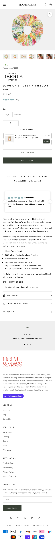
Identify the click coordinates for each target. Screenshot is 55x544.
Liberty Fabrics (37, 380)
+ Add (46, 141)
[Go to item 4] (32, 56)
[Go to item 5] (40, 56)
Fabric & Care (8, 463)
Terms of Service (9, 476)
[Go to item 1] (6, 56)
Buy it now (27, 160)
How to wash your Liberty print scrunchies (21, 287)
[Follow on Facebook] (4, 518)
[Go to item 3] (23, 56)
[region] (27, 333)
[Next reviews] (50, 202)
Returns (5, 441)
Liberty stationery (19, 383)
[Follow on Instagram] (18, 518)
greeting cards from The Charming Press (30, 386)
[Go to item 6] (49, 56)
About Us (6, 410)
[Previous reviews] (5, 202)
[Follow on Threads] (24, 518)
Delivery (6, 436)
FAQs (5, 445)
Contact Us (7, 419)
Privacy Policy (8, 472)
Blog (4, 414)
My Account (7, 432)
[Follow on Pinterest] (31, 518)
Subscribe (12, 508)
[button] (9, 99)
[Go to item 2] (15, 56)
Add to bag (27, 152)
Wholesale (7, 450)
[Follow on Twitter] (11, 518)
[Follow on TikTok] (38, 518)
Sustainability (8, 467)
